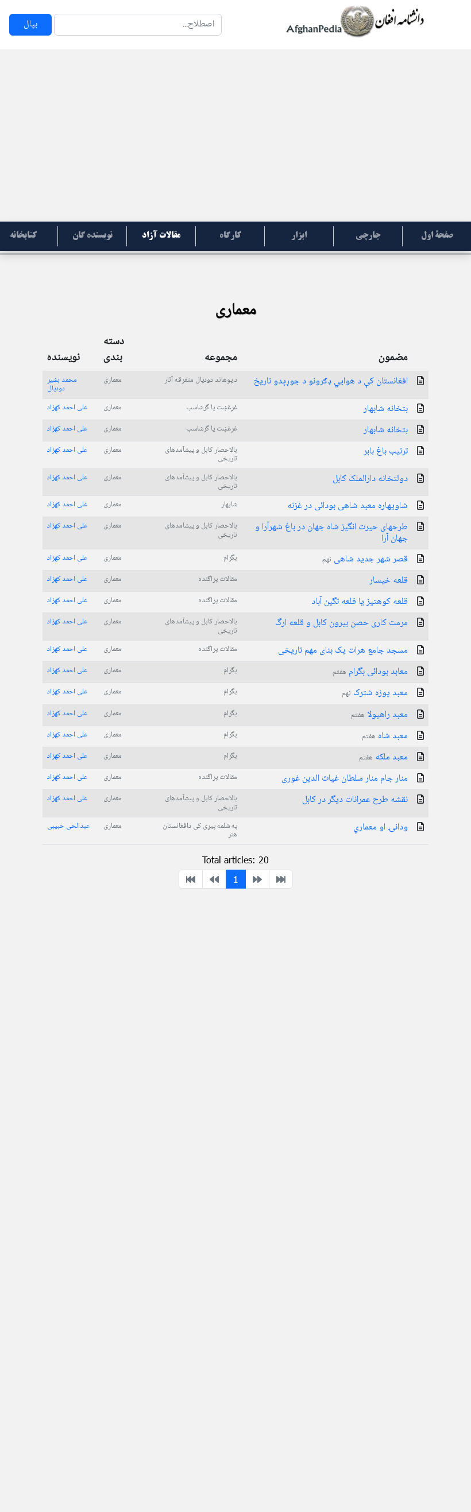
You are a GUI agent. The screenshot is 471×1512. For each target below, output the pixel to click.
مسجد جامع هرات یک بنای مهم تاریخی (343, 650)
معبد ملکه (383, 757)
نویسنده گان (92, 236)
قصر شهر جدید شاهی (365, 559)
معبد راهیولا (379, 715)
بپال (30, 24)
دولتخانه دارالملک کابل (370, 479)
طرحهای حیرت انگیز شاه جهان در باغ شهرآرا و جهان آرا (331, 532)
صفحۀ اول (437, 236)
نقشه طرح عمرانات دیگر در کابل (355, 800)
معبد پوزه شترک (375, 693)
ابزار (299, 236)
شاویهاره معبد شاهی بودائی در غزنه (347, 506)
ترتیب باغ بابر (386, 451)
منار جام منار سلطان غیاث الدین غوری (344, 778)
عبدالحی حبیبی (68, 826)
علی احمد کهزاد (67, 407)
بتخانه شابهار (386, 409)
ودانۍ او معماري (380, 827)
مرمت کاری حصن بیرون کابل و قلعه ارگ (341, 623)
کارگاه (230, 236)
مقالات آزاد (161, 236)
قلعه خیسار (388, 580)
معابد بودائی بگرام (370, 672)
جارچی (368, 236)
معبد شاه (385, 736)
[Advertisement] (235, 135)
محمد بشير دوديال (62, 384)
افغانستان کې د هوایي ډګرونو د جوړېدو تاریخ (331, 381)
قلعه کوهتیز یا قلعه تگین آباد (359, 602)
